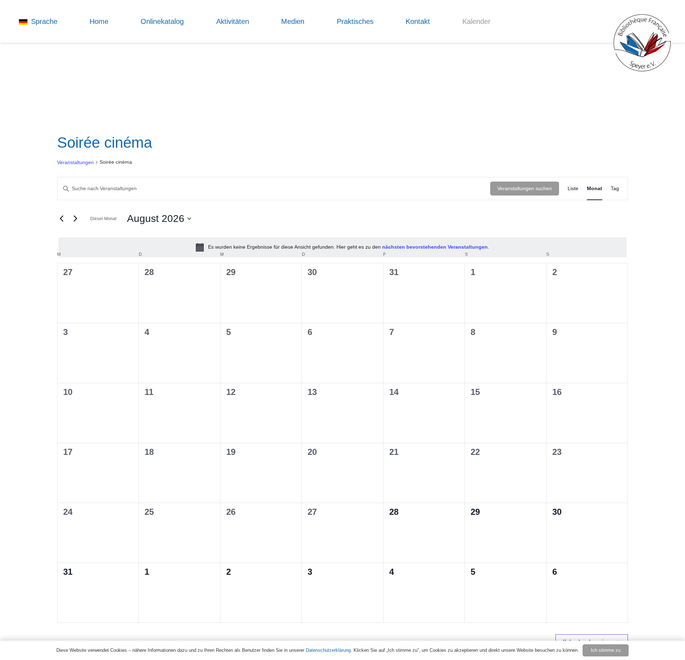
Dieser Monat (103, 218)
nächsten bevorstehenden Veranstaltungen (435, 247)
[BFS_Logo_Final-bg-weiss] (642, 42)
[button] (61, 21)
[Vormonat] (61, 218)
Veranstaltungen (75, 162)
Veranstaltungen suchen (524, 188)
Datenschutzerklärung (328, 650)
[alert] (342, 247)
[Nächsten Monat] (75, 218)
